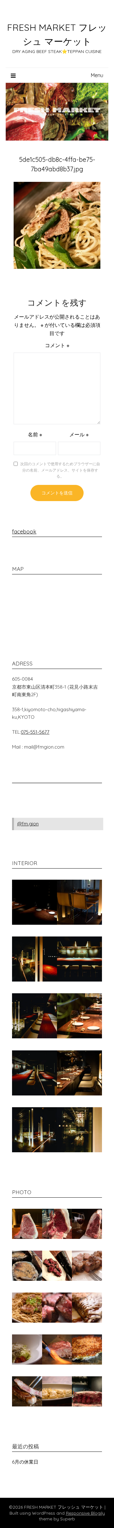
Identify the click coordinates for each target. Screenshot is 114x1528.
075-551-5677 (35, 732)
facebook (24, 531)
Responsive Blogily (85, 1513)
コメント (57, 345)
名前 (35, 434)
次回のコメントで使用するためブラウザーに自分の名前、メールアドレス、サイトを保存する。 (60, 470)
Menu (97, 75)
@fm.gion (28, 824)
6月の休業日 (25, 1462)
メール (79, 434)
